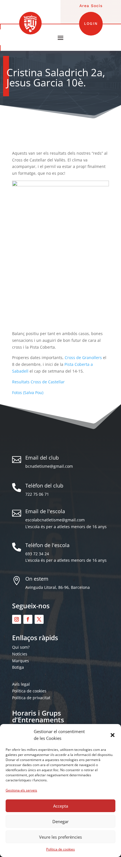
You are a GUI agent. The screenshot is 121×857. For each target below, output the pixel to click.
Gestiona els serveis (21, 790)
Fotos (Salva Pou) (27, 392)
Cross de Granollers (83, 357)
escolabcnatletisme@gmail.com (55, 519)
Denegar (60, 821)
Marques (20, 660)
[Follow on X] (39, 619)
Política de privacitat (31, 697)
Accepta (60, 806)
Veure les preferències (60, 837)
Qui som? (21, 647)
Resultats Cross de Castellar (38, 381)
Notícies (19, 654)
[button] (112, 735)
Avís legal (21, 684)
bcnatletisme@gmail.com (49, 466)
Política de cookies (60, 849)
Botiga (18, 667)
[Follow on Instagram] (16, 619)
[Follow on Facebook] (27, 619)
